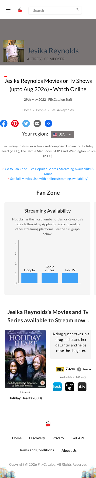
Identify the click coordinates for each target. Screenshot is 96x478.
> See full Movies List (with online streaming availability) (48, 179)
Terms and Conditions (36, 450)
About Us (69, 450)
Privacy (58, 438)
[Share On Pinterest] (15, 123)
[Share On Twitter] (26, 123)
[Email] (37, 123)
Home (26, 110)
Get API (78, 438)
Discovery (37, 438)
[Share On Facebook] (3, 123)
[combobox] (62, 134)
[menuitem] (16, 440)
